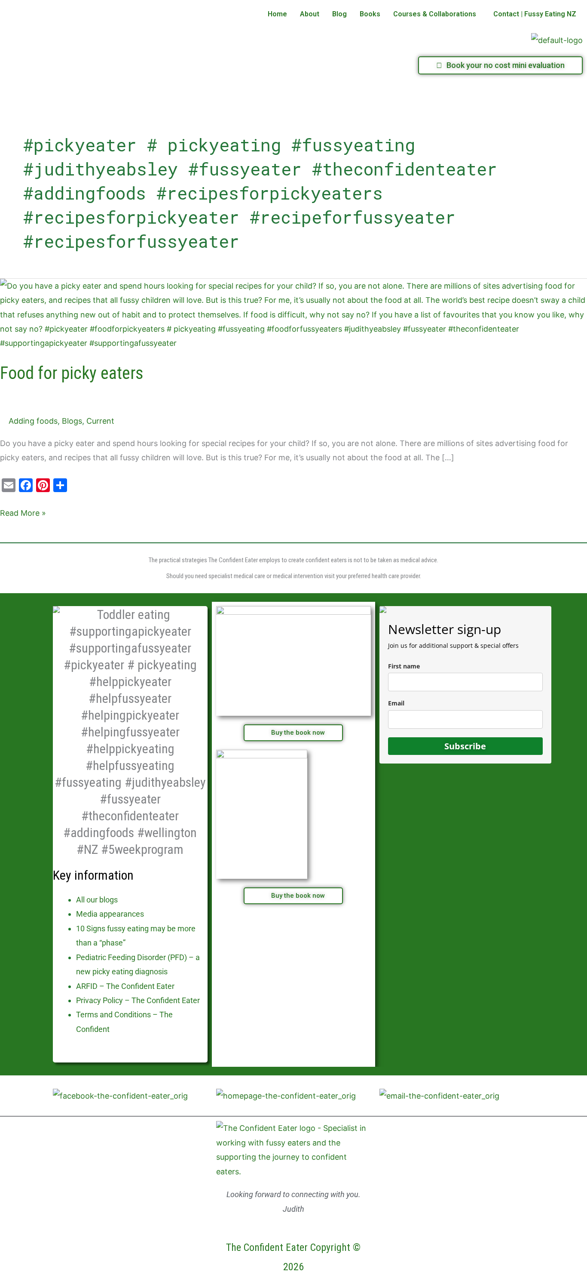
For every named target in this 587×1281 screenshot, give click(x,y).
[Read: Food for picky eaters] (293, 313)
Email (396, 703)
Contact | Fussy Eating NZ (534, 14)
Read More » (23, 511)
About (309, 14)
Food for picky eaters (72, 373)
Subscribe (465, 746)
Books (370, 14)
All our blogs (97, 899)
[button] (437, 14)
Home (277, 14)
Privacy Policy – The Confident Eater (138, 1000)
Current (100, 420)
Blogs (72, 420)
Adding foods (33, 420)
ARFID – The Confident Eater (125, 986)
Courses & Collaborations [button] (434, 14)
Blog (339, 14)
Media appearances (110, 913)
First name (404, 666)
